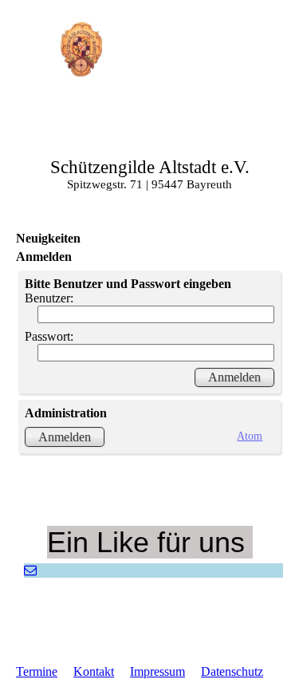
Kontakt (93, 671)
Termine (36, 671)
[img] (82, 49)
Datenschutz (232, 671)
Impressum (157, 671)
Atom (249, 435)
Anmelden (64, 437)
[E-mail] (30, 570)
